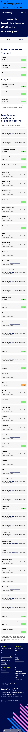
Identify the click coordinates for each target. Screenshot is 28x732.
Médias (16, 658)
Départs (3, 652)
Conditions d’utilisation (6, 699)
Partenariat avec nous (19, 654)
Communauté (5, 669)
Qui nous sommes (18, 650)
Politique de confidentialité (7, 701)
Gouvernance (17, 656)
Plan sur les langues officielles (8, 695)
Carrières (16, 660)
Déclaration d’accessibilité (17, 693)
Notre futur (17, 652)
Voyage (3, 648)
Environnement (5, 675)
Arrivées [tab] (19, 40)
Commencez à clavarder (10, 8)
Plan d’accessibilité (5, 693)
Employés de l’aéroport (20, 674)
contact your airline (15, 134)
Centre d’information (6, 650)
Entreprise (17, 648)
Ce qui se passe (18, 681)
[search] (13, 127)
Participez (3, 671)
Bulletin (16, 679)
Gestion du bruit (5, 673)
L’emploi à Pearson (19, 662)
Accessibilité (4, 665)
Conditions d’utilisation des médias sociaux (11, 697)
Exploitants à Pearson (19, 676)
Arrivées (3, 654)
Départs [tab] (7, 40)
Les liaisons (4, 656)
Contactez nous (18, 669)
